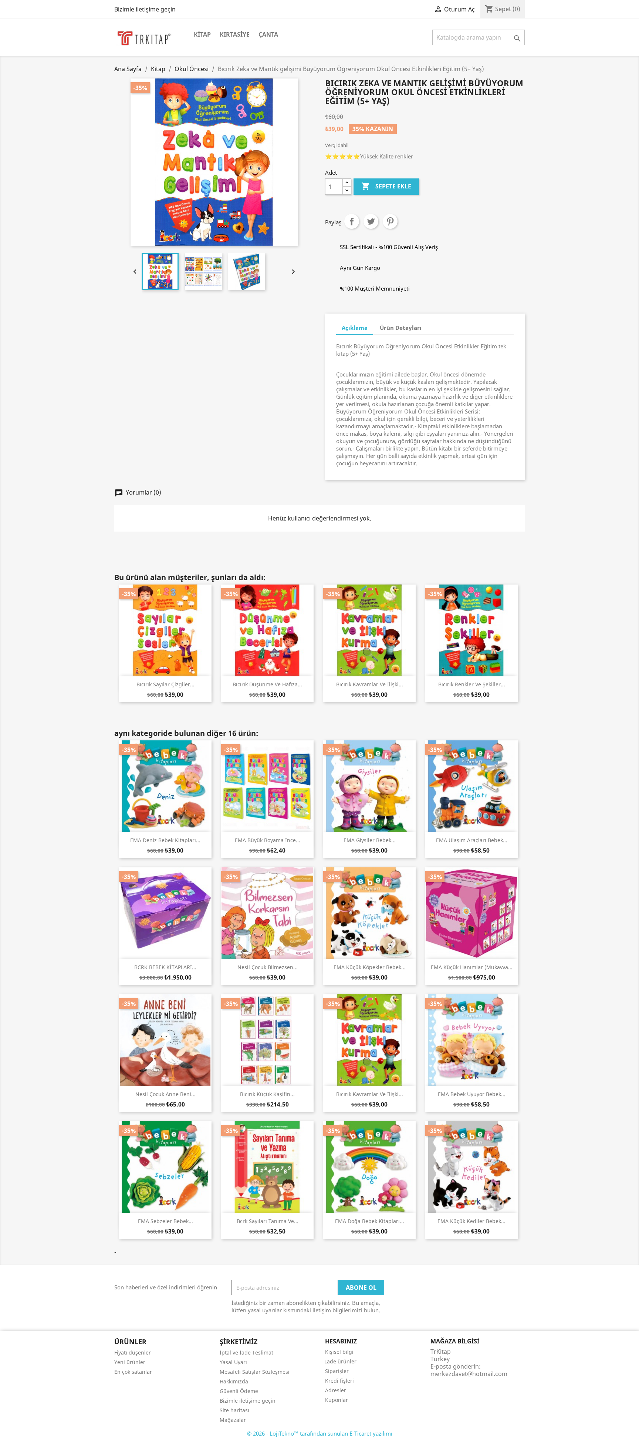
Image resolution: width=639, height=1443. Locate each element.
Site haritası (234, 1410)
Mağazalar (233, 1419)
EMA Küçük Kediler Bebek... (471, 1221)
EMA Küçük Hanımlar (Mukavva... (472, 967)
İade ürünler (340, 1361)
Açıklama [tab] (355, 327)
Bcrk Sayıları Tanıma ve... (267, 1221)
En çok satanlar (133, 1371)
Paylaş (351, 221)
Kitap (202, 34)
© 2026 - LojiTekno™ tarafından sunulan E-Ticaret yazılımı (319, 1433)
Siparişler (337, 1371)
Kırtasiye (235, 34)
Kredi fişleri (339, 1380)
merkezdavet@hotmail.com (468, 1374)
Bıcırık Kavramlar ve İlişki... (369, 684)
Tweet (371, 221)
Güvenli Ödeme (239, 1391)
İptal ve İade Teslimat (246, 1352)
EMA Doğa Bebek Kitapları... (369, 1221)
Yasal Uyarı (233, 1362)
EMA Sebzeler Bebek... (165, 1221)
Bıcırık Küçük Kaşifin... (267, 1094)
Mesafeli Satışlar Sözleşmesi (255, 1371)
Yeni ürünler (129, 1362)
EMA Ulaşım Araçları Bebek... (471, 840)
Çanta (268, 34)
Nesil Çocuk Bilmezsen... (267, 967)
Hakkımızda (234, 1381)
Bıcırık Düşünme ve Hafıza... (267, 684)
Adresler (335, 1390)
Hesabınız (341, 1341)
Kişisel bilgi (339, 1351)
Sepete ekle (386, 186)
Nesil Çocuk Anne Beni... (165, 1094)
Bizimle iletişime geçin (145, 9)
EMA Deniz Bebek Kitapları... (165, 840)
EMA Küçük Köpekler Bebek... (370, 967)
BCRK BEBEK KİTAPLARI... (165, 967)
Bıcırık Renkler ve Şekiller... (471, 684)
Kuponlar (336, 1399)
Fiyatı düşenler (132, 1352)
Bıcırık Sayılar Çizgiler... (165, 684)
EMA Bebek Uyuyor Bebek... (472, 1094)
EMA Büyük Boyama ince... (267, 840)
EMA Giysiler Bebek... (370, 840)
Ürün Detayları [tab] (401, 327)
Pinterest (390, 221)
